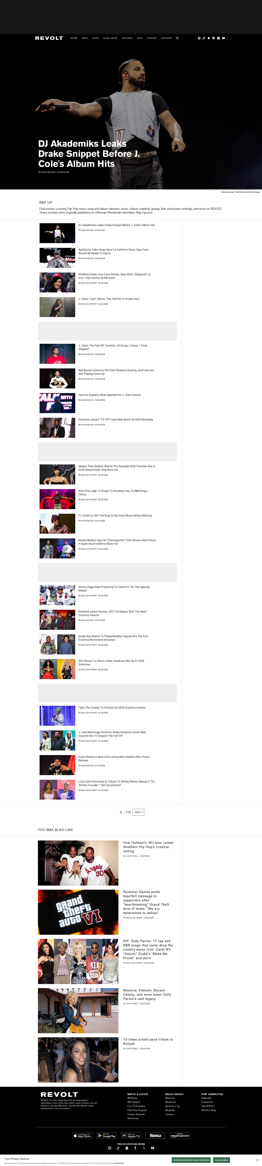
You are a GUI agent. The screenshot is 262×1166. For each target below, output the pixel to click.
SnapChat (208, 38)
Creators (152, 38)
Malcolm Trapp (89, 283)
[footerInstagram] (109, 1150)
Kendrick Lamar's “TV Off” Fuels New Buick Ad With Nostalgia (115, 419)
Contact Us (207, 1102)
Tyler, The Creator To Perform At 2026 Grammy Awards (111, 707)
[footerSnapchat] (126, 1150)
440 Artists (133, 1118)
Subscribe (166, 38)
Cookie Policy (118, 1163)
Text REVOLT (208, 1106)
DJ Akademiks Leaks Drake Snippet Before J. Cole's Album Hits (116, 225)
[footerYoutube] (152, 1150)
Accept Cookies (221, 1160)
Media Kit (170, 1110)
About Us (170, 1098)
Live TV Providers (136, 1106)
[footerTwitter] (144, 1150)
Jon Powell (132, 856)
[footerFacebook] (135, 1150)
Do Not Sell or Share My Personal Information (191, 1160)
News (139, 38)
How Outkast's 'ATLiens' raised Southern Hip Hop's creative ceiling (148, 846)
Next (138, 812)
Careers (169, 1114)
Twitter (218, 38)
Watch (85, 38)
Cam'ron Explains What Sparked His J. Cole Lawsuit (109, 394)
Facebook (213, 38)
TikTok (204, 38)
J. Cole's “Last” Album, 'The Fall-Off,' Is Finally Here (108, 298)
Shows (73, 38)
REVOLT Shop (208, 1110)
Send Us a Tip (172, 1106)
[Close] (258, 1160)
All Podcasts (133, 1102)
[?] (57, 233)
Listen (95, 38)
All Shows (132, 1098)
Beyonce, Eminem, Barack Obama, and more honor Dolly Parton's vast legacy (147, 994)
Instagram (199, 38)
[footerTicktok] (118, 1150)
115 (128, 812)
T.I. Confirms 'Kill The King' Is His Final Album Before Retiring (115, 515)
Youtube (223, 38)
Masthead (170, 1102)
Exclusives (127, 38)
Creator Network (136, 1114)
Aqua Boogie (48, 172)
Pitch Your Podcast (137, 1110)
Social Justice (110, 38)
